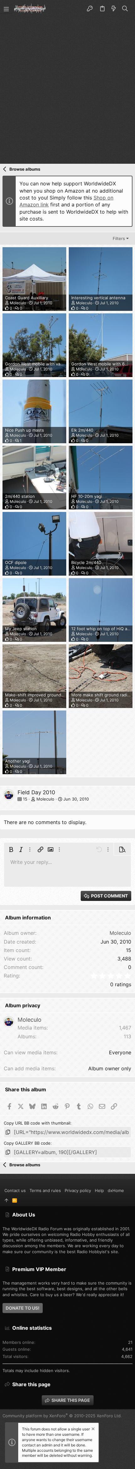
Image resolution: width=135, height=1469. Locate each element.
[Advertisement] (67, 88)
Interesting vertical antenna (98, 297)
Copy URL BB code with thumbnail (37, 1123)
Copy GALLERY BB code (27, 1143)
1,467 (125, 1028)
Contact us (15, 1190)
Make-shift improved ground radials (40, 694)
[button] (6, 9)
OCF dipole (16, 562)
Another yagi (17, 761)
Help (99, 1190)
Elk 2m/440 (82, 430)
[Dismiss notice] (92, 1430)
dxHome (116, 1190)
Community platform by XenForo (62, 1415)
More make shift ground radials (101, 694)
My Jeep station (21, 628)
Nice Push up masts (24, 430)
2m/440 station (20, 496)
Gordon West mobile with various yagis (43, 363)
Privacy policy (78, 1190)
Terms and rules (45, 1190)
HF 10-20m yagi (86, 496)
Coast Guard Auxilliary (26, 297)
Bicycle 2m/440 (86, 562)
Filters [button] (119, 238)
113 (127, 1036)
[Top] (6, 1200)
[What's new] (113, 8)
